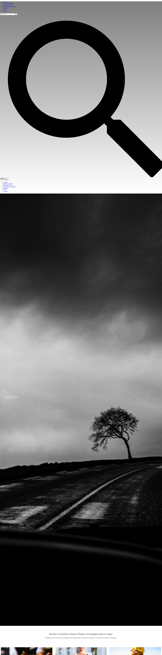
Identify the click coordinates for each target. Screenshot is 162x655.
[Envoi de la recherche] (16, 14)
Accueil (5, 2)
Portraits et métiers (8, 3)
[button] (81, 176)
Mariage (5, 8)
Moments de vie (7, 5)
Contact (5, 11)
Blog (4, 9)
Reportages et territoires (9, 6)
